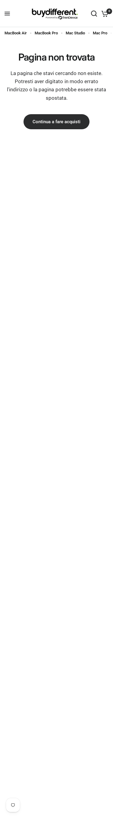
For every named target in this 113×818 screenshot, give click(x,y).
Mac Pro (100, 33)
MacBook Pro (46, 33)
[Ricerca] (94, 13)
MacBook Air (16, 33)
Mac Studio (75, 33)
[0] (103, 13)
